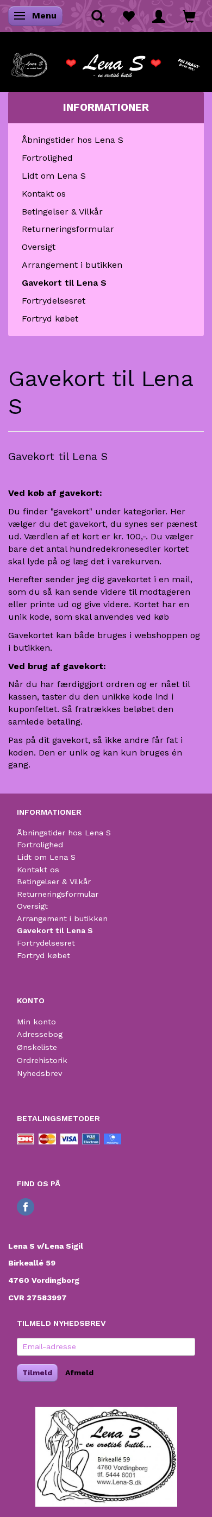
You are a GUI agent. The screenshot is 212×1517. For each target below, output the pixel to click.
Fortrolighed (47, 158)
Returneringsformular (68, 229)
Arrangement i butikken (72, 265)
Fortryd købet (50, 318)
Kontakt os (44, 193)
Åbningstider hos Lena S (72, 140)
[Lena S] (106, 62)
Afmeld (79, 1372)
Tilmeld (37, 1372)
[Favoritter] (128, 16)
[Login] (158, 16)
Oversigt (38, 247)
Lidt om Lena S (54, 176)
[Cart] (189, 16)
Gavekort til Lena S (64, 283)
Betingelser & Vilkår (62, 211)
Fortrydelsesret (53, 300)
